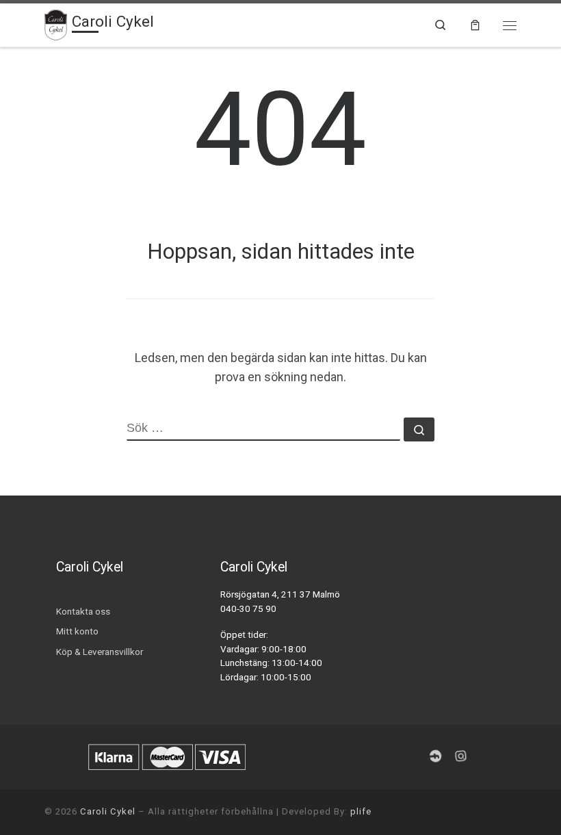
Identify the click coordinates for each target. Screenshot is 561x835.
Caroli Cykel (107, 811)
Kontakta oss (83, 611)
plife (360, 811)
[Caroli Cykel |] (55, 23)
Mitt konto (77, 631)
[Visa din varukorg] (475, 25)
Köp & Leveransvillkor (99, 651)
